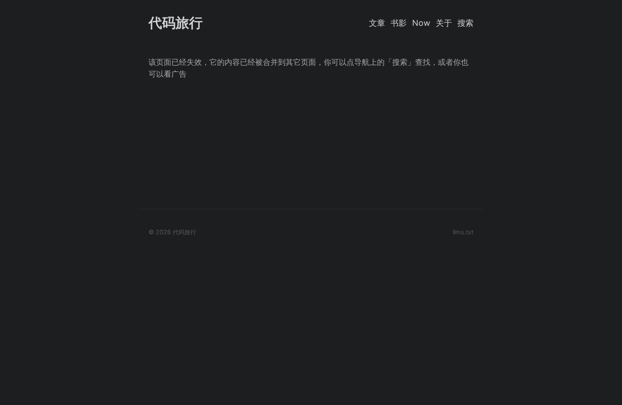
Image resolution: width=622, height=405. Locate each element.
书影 (399, 23)
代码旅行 (176, 22)
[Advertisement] (311, 139)
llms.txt (463, 232)
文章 (377, 23)
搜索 (465, 23)
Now (421, 23)
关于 (444, 23)
